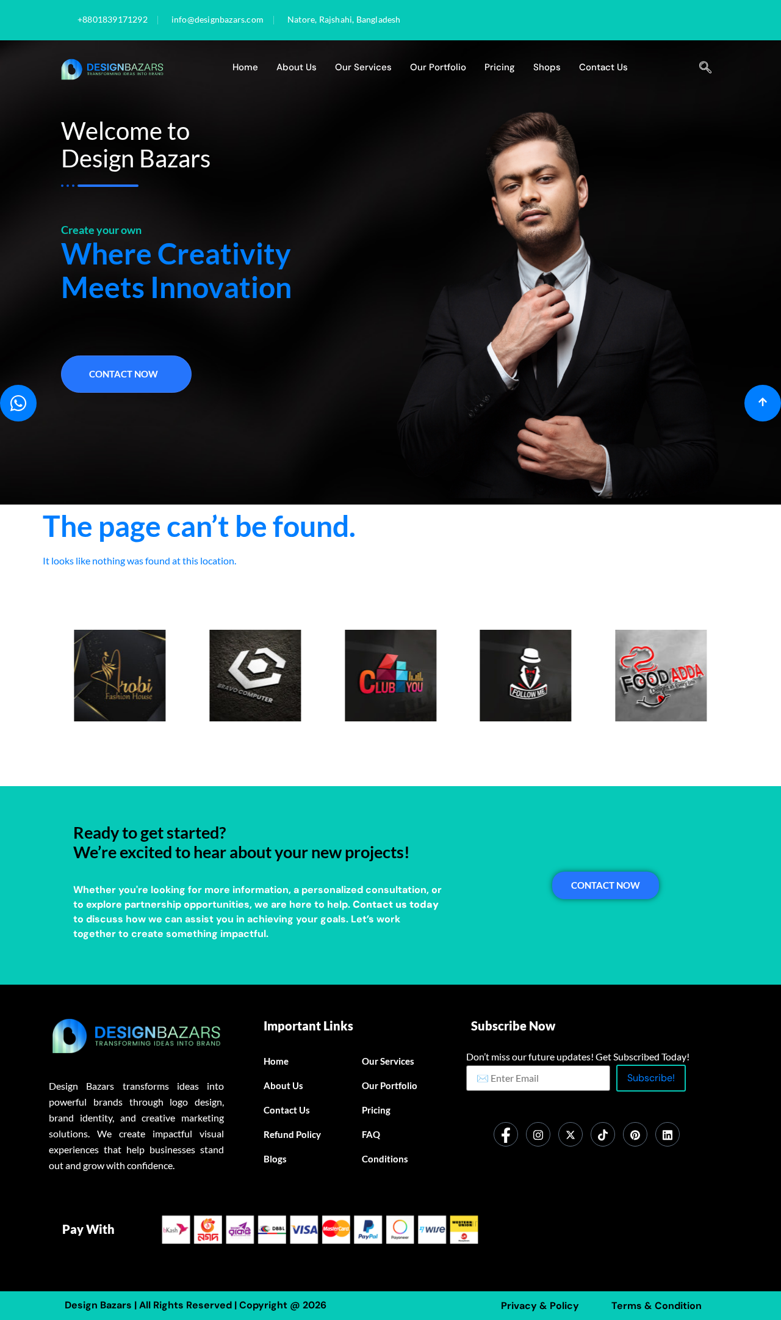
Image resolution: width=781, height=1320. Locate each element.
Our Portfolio (438, 67)
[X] (570, 1134)
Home (245, 67)
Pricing (499, 67)
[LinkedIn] (667, 1134)
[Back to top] (762, 403)
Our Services (363, 67)
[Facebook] (506, 1134)
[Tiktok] (603, 1134)
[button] (705, 68)
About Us (296, 67)
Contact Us (603, 67)
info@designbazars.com (217, 20)
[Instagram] (538, 1134)
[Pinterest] (635, 1134)
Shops (547, 67)
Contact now (123, 373)
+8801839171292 (112, 20)
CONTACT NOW (605, 885)
